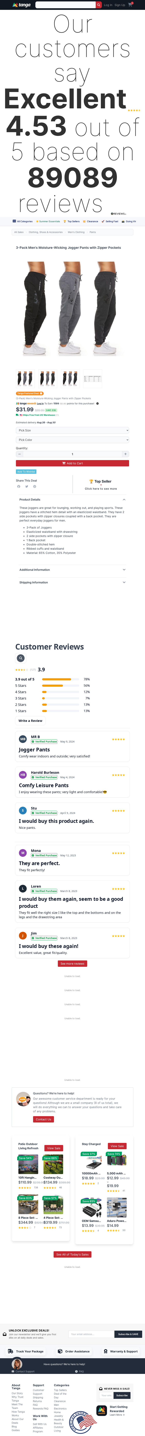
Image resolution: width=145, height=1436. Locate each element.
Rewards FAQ (40, 1408)
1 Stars (20, 710)
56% (87, 685)
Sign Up (120, 5)
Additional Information (34, 569)
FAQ (81, 1371)
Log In (108, 5)
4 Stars (20, 691)
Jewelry (58, 1415)
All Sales (19, 232)
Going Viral (130, 221)
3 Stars (20, 698)
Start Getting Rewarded (118, 1409)
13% (87, 704)
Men (56, 1404)
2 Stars (20, 704)
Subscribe (122, 1395)
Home (57, 1412)
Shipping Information (33, 582)
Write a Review (30, 721)
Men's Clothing (76, 232)
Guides (16, 1430)
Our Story (17, 1393)
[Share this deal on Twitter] (27, 486)
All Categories (25, 221)
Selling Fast (110, 221)
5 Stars (20, 685)
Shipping (38, 1397)
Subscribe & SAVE (128, 1334)
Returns (37, 1401)
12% (87, 692)
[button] (97, 403)
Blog (14, 1426)
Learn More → (117, 1414)
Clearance (90, 221)
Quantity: (22, 448)
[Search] (99, 4)
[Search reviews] (21, 658)
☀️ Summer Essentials (48, 221)
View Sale (53, 1148)
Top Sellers (71, 221)
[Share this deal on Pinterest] (35, 486)
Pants (93, 232)
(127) (33, 669)
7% (87, 698)
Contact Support (25, 1371)
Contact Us (43, 1119)
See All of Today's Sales (72, 1254)
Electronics (60, 1408)
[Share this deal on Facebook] (19, 486)
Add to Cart (75, 463)
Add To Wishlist (26, 471)
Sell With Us (40, 1423)
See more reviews (72, 964)
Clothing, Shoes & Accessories (46, 232)
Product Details (29, 499)
